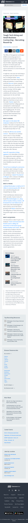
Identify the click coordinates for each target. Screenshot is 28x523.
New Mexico (6, 372)
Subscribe (24, 5)
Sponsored (13, 255)
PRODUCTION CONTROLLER (10, 454)
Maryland (6, 367)
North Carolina (7, 373)
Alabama (6, 356)
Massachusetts (7, 370)
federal (13, 208)
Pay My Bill (7, 507)
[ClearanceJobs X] (12, 490)
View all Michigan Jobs (9, 475)
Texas (5, 380)
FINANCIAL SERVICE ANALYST (10, 471)
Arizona (5, 358)
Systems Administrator (9, 463)
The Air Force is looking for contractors (13, 167)
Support (13, 494)
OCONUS (6, 375)
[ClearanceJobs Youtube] (16, 490)
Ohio (5, 377)
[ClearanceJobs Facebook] (9, 490)
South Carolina (7, 378)
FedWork (7, 501)
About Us (6, 494)
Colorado (6, 361)
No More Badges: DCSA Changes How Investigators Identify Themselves (14, 419)
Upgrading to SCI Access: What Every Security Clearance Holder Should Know (14, 413)
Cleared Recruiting (10, 18)
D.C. (5, 363)
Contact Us (15, 507)
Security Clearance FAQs (10, 498)
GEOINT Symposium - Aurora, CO (11, 437)
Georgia (5, 366)
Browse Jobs (21, 494)
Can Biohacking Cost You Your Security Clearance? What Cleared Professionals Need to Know (14, 407)
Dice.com (10, 83)
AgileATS (21, 498)
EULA (22, 507)
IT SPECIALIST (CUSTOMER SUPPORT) (12, 458)
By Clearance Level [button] (8, 388)
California (6, 359)
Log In (22, 2)
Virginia (5, 381)
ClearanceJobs (6, 13)
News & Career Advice (14, 13)
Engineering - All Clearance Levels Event (12, 435)
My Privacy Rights (19, 504)
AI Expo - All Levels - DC (9, 440)
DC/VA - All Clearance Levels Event (11, 432)
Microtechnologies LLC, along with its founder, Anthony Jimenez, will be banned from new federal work (13, 201)
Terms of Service (8, 504)
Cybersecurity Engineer (9, 467)
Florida (5, 364)
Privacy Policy (19, 501)
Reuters (11, 102)
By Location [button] (7, 353)
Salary (18, 77)
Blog (13, 501)
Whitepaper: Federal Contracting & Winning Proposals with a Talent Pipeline (15, 335)
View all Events (7, 442)
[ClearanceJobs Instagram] (19, 490)
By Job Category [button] (8, 385)
